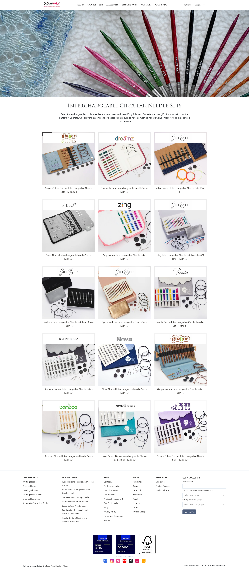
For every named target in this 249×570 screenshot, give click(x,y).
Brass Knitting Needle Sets (74, 505)
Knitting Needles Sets (32, 494)
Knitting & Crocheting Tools (35, 503)
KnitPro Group (139, 511)
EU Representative (112, 486)
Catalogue (160, 481)
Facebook (137, 490)
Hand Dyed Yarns (30, 490)
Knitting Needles (30, 481)
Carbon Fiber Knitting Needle (75, 501)
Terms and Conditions (113, 516)
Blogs (135, 486)
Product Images (162, 486)
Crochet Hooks (29, 486)
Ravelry (136, 498)
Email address (187, 481)
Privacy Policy (110, 511)
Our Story (146, 4)
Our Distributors (111, 490)
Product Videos (162, 490)
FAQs (106, 507)
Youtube (136, 503)
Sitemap (107, 520)
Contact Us (108, 481)
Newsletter (137, 481)
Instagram (137, 494)
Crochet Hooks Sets (31, 498)
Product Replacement (113, 498)
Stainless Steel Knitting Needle (75, 497)
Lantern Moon (62, 566)
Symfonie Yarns (130, 4)
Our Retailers (109, 494)
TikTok (136, 507)
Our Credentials (111, 503)
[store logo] (52, 4)
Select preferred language (192, 500)
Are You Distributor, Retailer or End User (197, 490)
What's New (161, 4)
